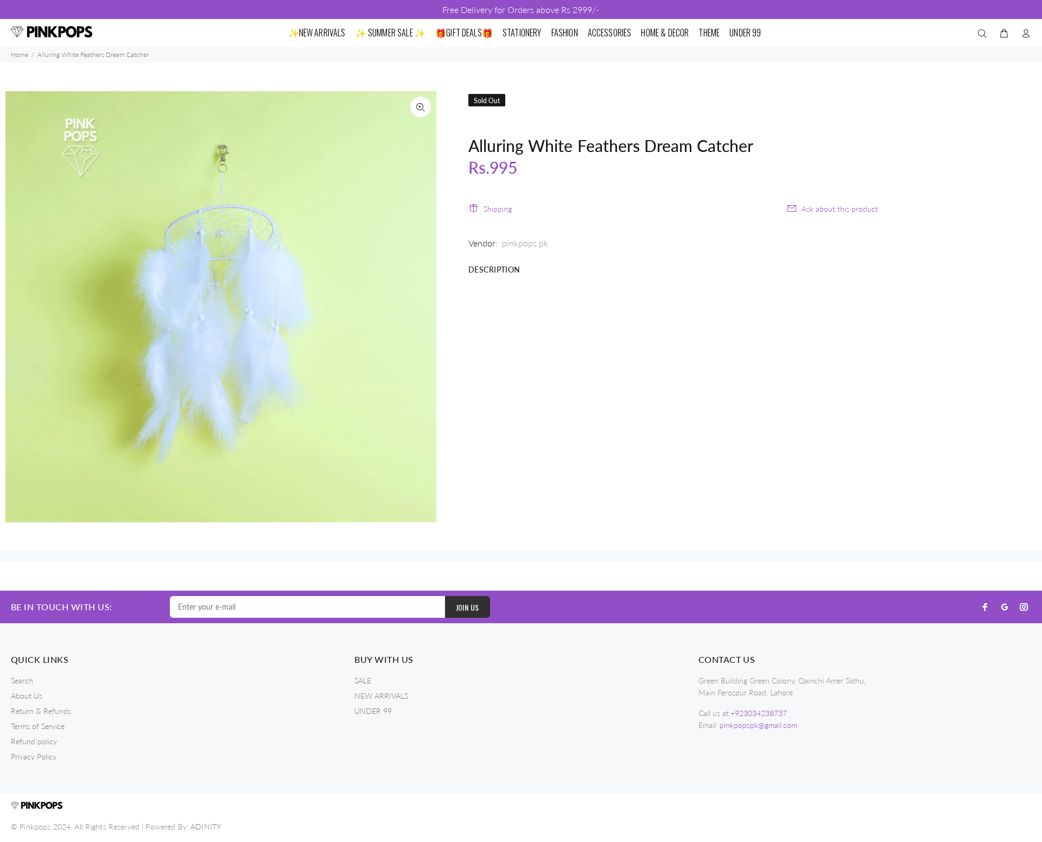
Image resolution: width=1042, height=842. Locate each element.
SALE (362, 680)
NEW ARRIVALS (381, 695)
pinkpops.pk (525, 243)
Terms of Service (38, 726)
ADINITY (205, 826)
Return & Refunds (41, 711)
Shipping (498, 208)
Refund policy (34, 741)
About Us (26, 695)
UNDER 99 (373, 711)
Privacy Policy (33, 756)
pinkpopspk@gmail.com (758, 725)
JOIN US (467, 607)
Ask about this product (840, 208)
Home (19, 54)
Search (22, 680)
